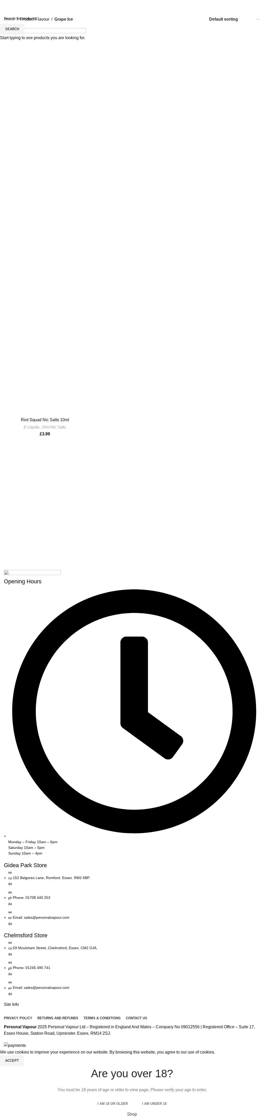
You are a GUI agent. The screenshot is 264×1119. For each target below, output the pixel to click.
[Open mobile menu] (6, 5)
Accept (12, 1061)
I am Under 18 (154, 1104)
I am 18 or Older (112, 1104)
